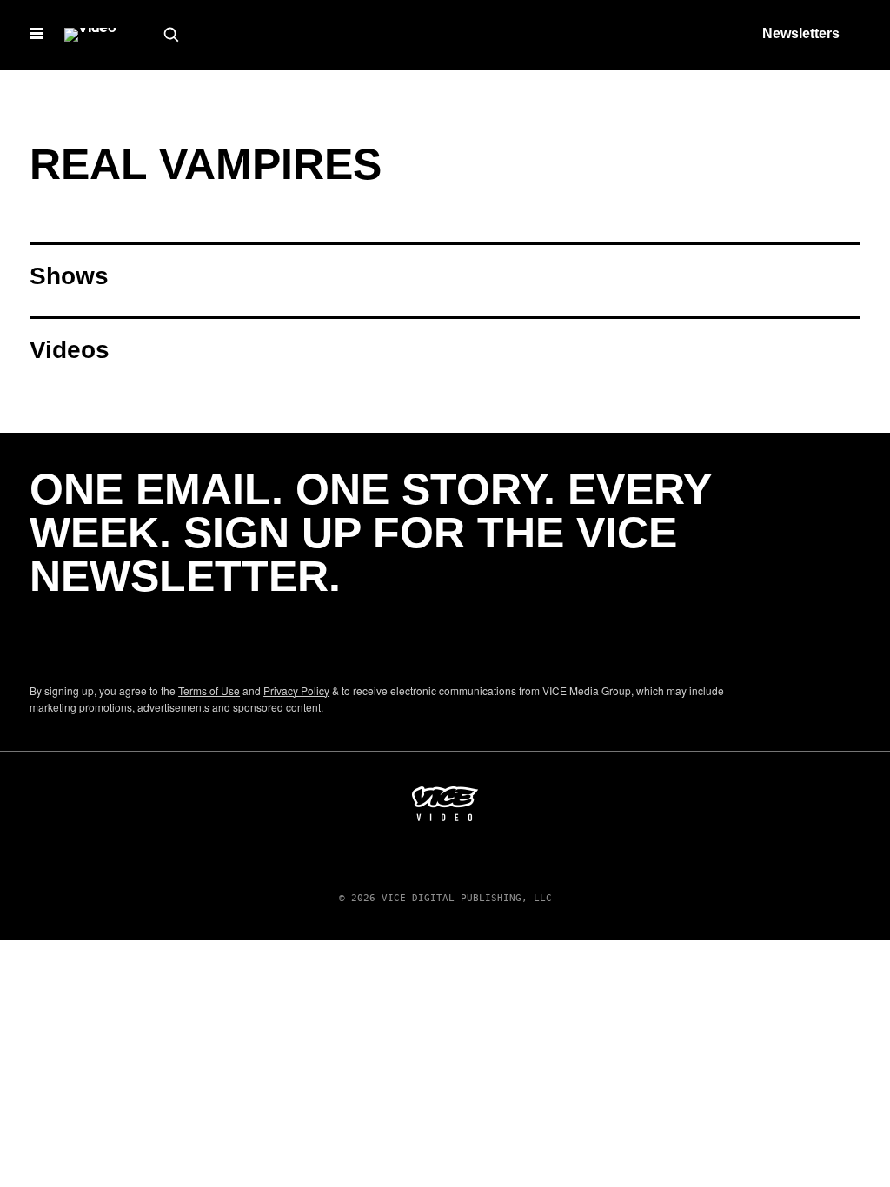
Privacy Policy (296, 690)
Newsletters (801, 33)
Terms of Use (209, 690)
